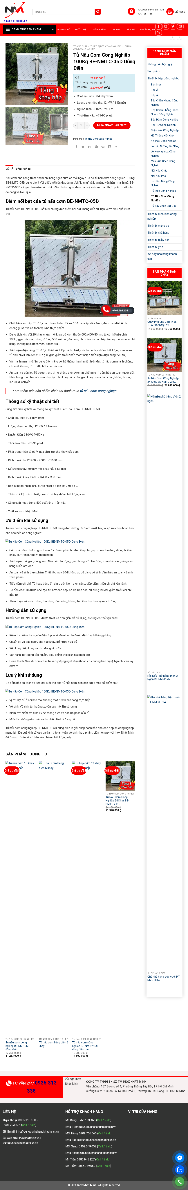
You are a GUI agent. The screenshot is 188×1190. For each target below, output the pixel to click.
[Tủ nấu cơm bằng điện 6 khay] (54, 898)
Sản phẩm (99, 29)
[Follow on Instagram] (165, 26)
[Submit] (98, 12)
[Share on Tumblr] (116, 147)
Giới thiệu (81, 29)
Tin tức (116, 29)
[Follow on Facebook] (158, 26)
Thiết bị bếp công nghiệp (163, 78)
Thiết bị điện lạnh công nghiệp (162, 216)
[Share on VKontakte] (103, 147)
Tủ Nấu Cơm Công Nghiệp (162, 198)
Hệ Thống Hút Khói (162, 135)
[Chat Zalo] (179, 1169)
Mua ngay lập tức (112, 125)
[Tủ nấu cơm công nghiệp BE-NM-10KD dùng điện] (20, 898)
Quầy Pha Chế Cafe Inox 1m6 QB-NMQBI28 (161, 323)
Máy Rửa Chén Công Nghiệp (163, 163)
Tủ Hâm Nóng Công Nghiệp (163, 183)
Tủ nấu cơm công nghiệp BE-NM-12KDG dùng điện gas (85, 1046)
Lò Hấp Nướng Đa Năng (165, 146)
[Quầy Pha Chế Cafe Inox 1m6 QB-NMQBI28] (164, 298)
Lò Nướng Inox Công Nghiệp (163, 153)
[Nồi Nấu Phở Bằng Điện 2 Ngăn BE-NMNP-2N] (164, 531)
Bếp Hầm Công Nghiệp (164, 119)
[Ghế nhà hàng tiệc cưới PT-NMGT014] (164, 832)
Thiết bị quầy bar (158, 240)
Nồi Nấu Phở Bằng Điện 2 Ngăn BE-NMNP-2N (162, 677)
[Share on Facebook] (76, 147)
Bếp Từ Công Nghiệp (163, 125)
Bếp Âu (155, 95)
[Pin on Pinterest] (96, 147)
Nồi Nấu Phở (158, 176)
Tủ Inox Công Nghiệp (163, 190)
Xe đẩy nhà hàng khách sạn (162, 256)
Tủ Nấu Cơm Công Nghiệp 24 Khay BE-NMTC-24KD (163, 380)
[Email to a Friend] (90, 147)
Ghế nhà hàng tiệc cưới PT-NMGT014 (163, 978)
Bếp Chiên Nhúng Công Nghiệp (164, 102)
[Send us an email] (180, 26)
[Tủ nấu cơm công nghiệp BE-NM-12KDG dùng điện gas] (87, 898)
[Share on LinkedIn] (110, 147)
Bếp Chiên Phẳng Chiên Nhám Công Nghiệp (164, 112)
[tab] (9, 169)
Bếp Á (154, 90)
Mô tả (9, 168)
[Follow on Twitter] (173, 26)
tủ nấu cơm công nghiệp (98, 391)
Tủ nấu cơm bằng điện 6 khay (53, 1044)
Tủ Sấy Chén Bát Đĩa (163, 205)
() (103, 1120)
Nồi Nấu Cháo (159, 170)
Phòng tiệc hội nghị (159, 64)
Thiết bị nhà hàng (158, 232)
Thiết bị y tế (155, 247)
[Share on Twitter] (83, 147)
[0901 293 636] (156, 684)
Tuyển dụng (147, 29)
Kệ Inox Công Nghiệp (163, 141)
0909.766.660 (88, 1133)
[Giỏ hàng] (175, 11)
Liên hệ (130, 29)
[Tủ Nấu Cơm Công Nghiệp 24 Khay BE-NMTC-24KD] (164, 355)
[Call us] (158, 33)
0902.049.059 (88, 1146)
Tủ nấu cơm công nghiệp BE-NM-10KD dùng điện (18, 1046)
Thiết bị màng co (158, 225)
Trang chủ (63, 29)
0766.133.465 (87, 1120)
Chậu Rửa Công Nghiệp (165, 130)
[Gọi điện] (179, 1181)
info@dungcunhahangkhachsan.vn (37, 1131)
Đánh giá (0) (23, 168)
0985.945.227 (86, 1159)
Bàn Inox (156, 84)
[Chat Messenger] (179, 1157)
